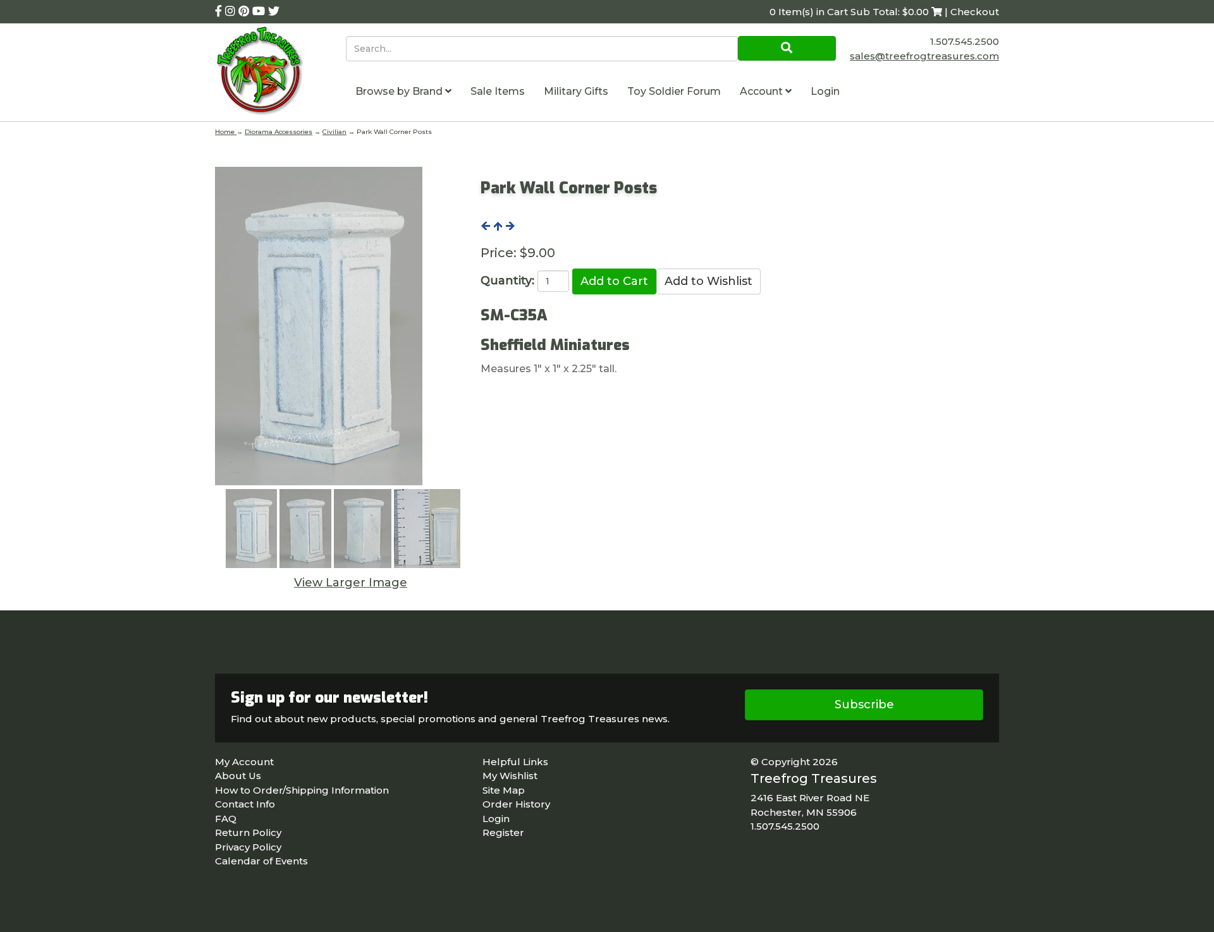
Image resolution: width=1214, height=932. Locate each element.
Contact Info (245, 804)
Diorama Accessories (278, 132)
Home (225, 132)
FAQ (225, 819)
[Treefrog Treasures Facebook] (220, 11)
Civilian (334, 132)
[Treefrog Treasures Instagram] (231, 11)
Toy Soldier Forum (674, 91)
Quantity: (507, 280)
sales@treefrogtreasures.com (924, 56)
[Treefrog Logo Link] (280, 72)
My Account (244, 762)
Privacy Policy (248, 847)
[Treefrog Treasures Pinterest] (245, 11)
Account (762, 91)
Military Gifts (576, 91)
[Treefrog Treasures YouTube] (260, 11)
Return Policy (248, 832)
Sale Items (497, 91)
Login (825, 91)
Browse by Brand (400, 91)
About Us (238, 776)
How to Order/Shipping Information (302, 790)
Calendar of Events (261, 861)
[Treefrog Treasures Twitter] (273, 11)
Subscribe (864, 704)
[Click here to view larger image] (318, 326)
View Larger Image (350, 583)
